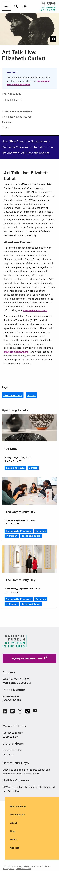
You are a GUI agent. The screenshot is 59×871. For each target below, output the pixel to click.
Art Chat (11, 448)
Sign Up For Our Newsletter (27, 658)
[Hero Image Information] (53, 39)
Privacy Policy (9, 868)
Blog (12, 831)
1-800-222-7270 (12, 700)
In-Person (11, 535)
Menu (6, 6)
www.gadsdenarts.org (35, 310)
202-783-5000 (11, 696)
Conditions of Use (23, 868)
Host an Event (18, 806)
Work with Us (17, 814)
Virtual (31, 395)
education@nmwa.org (16, 351)
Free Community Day (20, 511)
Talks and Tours (12, 395)
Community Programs (18, 530)
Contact (14, 847)
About (13, 822)
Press (13, 839)
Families (41, 530)
